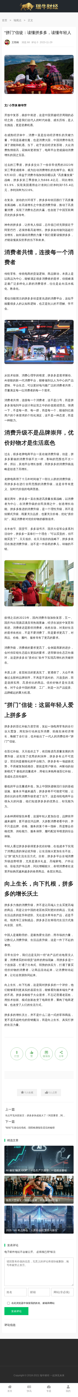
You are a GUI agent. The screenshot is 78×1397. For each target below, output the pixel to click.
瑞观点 (17, 20)
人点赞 (52, 1092)
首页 (4, 20)
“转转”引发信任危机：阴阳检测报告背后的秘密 (30, 1127)
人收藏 (29, 1092)
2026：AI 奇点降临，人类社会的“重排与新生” (32, 1230)
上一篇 (10, 1109)
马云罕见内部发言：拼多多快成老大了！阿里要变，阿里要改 (37, 1115)
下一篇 (10, 1121)
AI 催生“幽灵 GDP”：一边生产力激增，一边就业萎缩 (36, 1170)
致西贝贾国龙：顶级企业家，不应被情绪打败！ (33, 1200)
